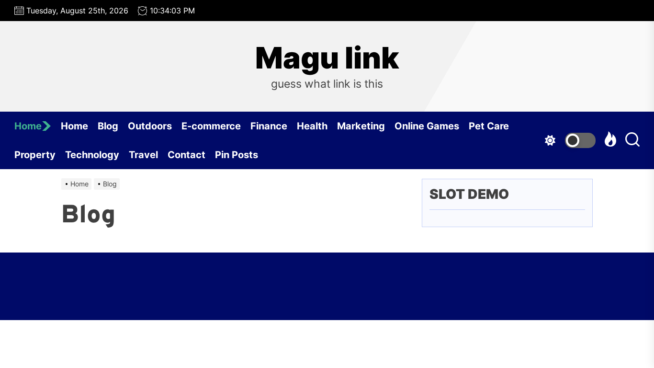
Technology (92, 155)
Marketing (361, 126)
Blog (108, 126)
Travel (143, 155)
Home (28, 126)
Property (35, 155)
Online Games (427, 126)
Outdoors (150, 126)
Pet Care (489, 126)
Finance (268, 126)
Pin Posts (236, 155)
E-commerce (211, 126)
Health (312, 126)
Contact (186, 155)
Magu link (327, 58)
